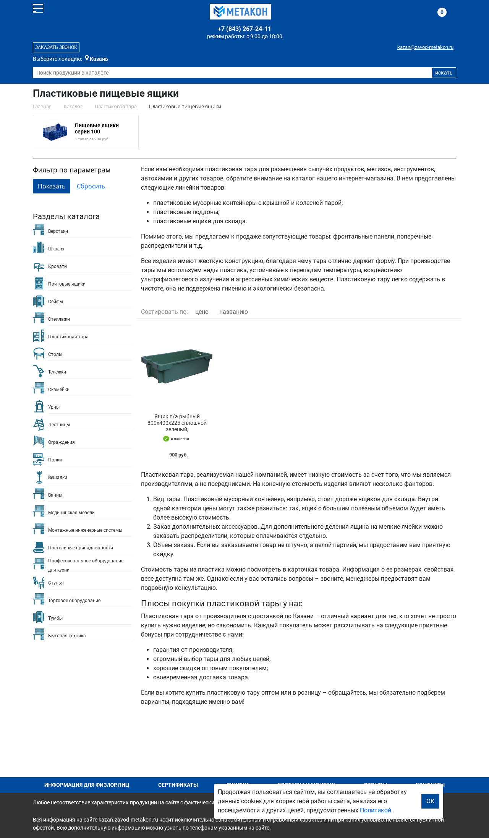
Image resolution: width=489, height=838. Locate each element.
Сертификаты (178, 785)
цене (201, 311)
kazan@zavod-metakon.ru (425, 47)
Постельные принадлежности (80, 548)
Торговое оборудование (74, 600)
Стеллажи (59, 319)
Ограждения (61, 442)
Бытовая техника (67, 635)
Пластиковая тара (68, 336)
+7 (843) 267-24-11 (244, 28)
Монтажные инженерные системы (85, 530)
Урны (54, 407)
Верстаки (58, 231)
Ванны (55, 495)
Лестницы (59, 424)
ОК (430, 801)
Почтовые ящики (67, 284)
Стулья (56, 583)
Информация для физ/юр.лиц (87, 785)
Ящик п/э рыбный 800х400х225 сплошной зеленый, (177, 422)
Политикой (375, 810)
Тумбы (55, 618)
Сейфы (55, 301)
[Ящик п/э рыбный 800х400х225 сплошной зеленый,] (176, 366)
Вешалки (57, 477)
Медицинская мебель (71, 512)
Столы (55, 354)
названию (233, 311)
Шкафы (56, 249)
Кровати (57, 266)
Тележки (57, 372)
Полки (55, 460)
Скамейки (59, 389)
